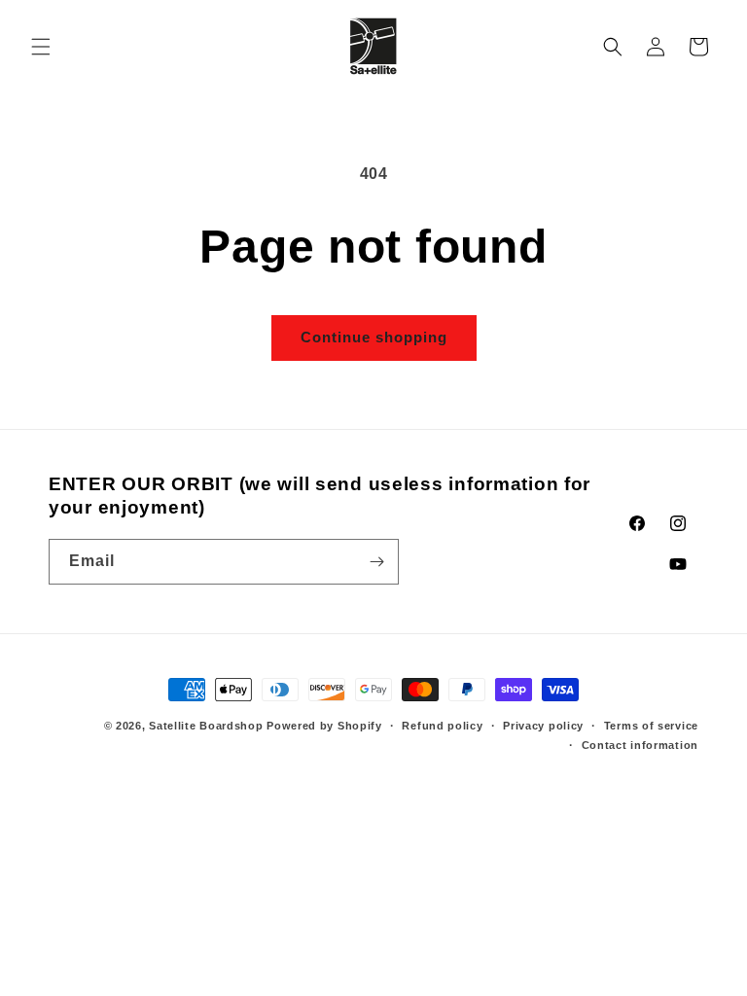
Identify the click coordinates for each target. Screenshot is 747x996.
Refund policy (442, 725)
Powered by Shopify (324, 725)
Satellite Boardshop (206, 725)
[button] (40, 46)
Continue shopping (374, 337)
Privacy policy (543, 725)
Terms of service (651, 725)
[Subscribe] (376, 562)
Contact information (640, 745)
